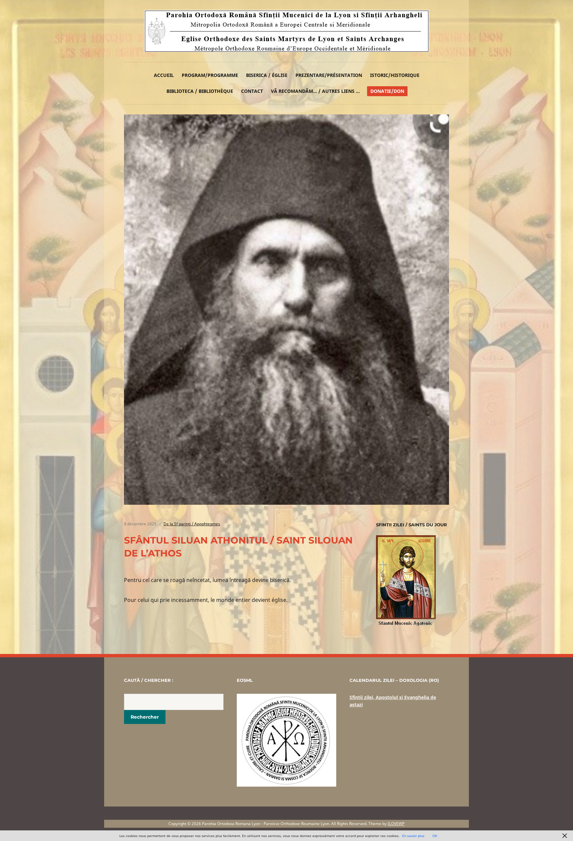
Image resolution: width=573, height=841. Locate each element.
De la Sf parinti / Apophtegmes (191, 524)
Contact (252, 91)
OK (434, 835)
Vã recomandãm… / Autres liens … (315, 91)
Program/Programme (210, 75)
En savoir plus (413, 835)
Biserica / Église (266, 75)
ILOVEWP (396, 823)
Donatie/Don (387, 91)
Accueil (164, 75)
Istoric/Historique (394, 75)
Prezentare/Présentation (328, 75)
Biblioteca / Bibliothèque (199, 91)
